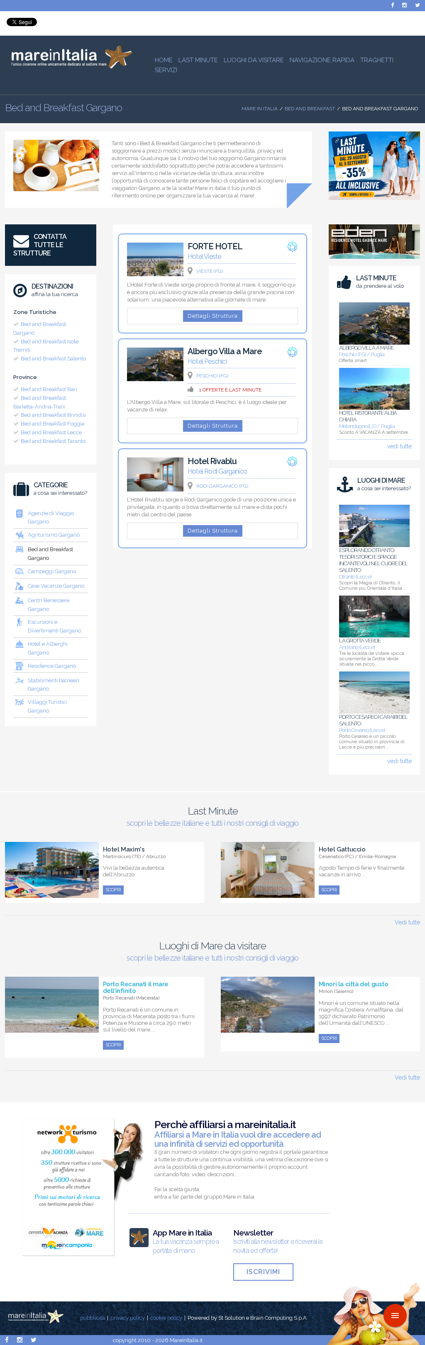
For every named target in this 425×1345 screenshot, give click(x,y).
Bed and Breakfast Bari (49, 389)
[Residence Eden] (374, 261)
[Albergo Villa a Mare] (155, 379)
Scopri (113, 890)
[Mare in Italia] (68, 66)
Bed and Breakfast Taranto (53, 441)
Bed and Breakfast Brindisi (53, 415)
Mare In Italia (260, 109)
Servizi (166, 70)
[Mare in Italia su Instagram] (404, 5)
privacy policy (127, 1318)
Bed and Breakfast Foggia (52, 424)
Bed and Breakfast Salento (53, 358)
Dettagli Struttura (213, 316)
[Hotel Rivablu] (155, 489)
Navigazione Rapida (322, 60)
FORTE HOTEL (215, 246)
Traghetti (376, 60)
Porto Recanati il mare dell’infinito (136, 987)
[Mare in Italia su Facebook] (392, 5)
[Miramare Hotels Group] (374, 202)
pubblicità (92, 1318)
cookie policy (166, 1318)
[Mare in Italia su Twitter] (417, 5)
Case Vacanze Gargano (56, 586)
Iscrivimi (263, 1272)
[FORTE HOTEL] (155, 274)
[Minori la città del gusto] (268, 1028)
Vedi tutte (407, 922)
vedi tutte (399, 446)
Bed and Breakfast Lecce (51, 432)
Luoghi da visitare (254, 60)
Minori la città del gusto (353, 984)
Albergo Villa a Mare (225, 351)
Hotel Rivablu (212, 461)
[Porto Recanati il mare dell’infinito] (52, 1028)
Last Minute (198, 60)
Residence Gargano (52, 666)
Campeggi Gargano (52, 571)
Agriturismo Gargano (54, 535)
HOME (164, 60)
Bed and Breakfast (310, 109)
